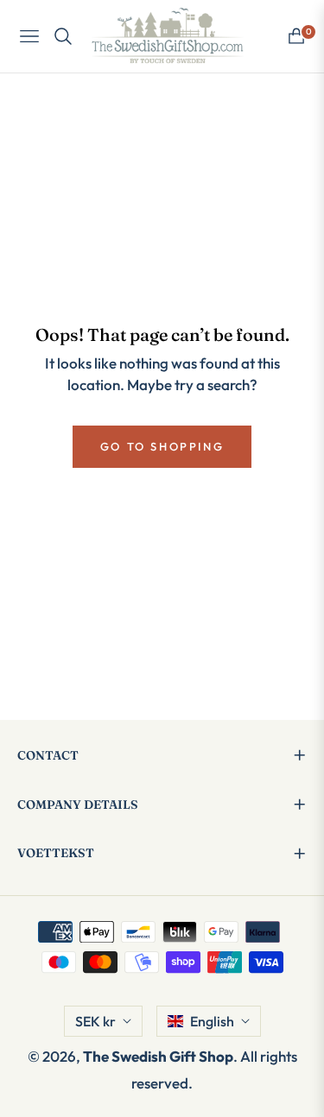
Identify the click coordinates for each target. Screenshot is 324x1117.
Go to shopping (162, 446)
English (212, 1021)
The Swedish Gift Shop (158, 1056)
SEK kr (95, 1021)
